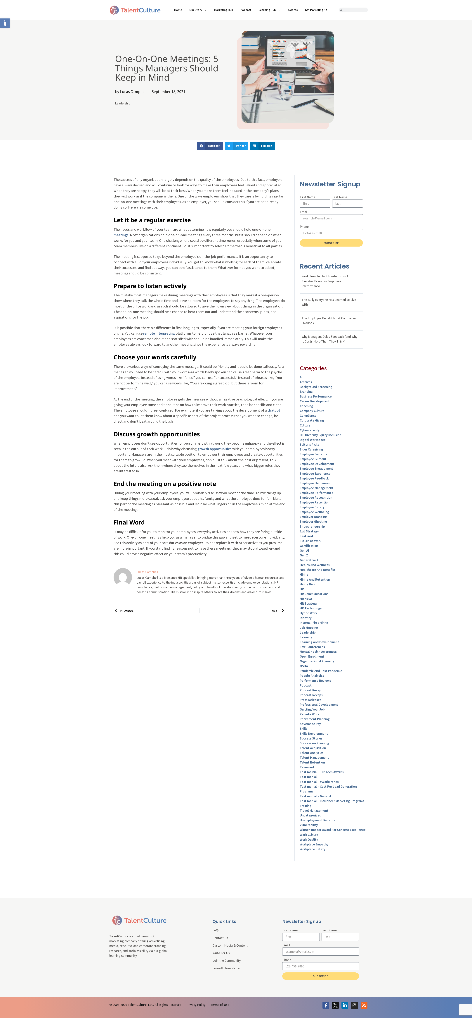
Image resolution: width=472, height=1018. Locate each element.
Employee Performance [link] (316, 493)
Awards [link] (293, 10)
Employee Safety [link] (312, 507)
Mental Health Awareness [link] (318, 651)
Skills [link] (303, 728)
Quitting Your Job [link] (312, 709)
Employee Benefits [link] (313, 454)
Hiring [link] (304, 574)
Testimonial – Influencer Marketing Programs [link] (332, 801)
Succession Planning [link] (314, 743)
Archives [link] (306, 382)
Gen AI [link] (304, 550)
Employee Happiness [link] (315, 483)
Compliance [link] (308, 415)
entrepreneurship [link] (312, 526)
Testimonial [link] (308, 777)
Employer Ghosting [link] (313, 521)
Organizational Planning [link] (317, 661)
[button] (210, 146)
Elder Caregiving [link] (311, 449)
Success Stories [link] (311, 738)
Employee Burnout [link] (313, 459)
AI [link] (301, 377)
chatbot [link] (274, 410)
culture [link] (305, 425)
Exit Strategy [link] (309, 531)
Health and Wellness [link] (315, 565)
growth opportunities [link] (214, 448)
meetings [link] (121, 235)
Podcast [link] (245, 10)
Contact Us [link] (220, 938)
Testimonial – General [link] (315, 796)
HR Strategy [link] (308, 603)
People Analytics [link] (312, 675)
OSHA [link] (304, 666)
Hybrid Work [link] (308, 613)
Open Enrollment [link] (312, 656)
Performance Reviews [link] (315, 680)
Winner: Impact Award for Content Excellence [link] (333, 830)
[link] (5, 23)
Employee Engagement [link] (316, 468)
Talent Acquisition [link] (313, 748)
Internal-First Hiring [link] (314, 622)
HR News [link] (306, 598)
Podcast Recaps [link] (311, 695)
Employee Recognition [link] (316, 497)
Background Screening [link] (316, 387)
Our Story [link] (195, 10)
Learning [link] (306, 637)
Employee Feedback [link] (314, 478)
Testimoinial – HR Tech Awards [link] (322, 772)
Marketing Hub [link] (223, 10)
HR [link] (302, 589)
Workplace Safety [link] (312, 849)
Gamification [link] (309, 546)
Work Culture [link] (309, 835)
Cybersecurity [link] (310, 430)
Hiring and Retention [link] (315, 579)
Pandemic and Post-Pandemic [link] (321, 671)
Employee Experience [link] (315, 473)
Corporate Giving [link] (312, 420)
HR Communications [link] (314, 594)
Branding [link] (306, 391)
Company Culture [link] (312, 411)
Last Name (339, 197)
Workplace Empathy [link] (314, 844)
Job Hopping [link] (309, 627)
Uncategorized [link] (310, 815)
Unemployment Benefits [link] (317, 820)
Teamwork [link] (307, 767)
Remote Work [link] (309, 714)
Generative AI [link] (309, 560)
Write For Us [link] (221, 953)
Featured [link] (306, 536)
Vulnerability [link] (309, 825)
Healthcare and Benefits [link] (318, 570)
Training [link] (305, 806)
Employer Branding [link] (313, 517)
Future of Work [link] (310, 541)
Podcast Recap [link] (310, 690)
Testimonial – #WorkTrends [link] (319, 782)
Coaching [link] (306, 406)
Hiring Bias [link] (307, 584)
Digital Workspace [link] (313, 440)
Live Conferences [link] (312, 647)
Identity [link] (306, 618)
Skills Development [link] (314, 733)
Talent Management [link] (314, 757)
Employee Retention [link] (314, 502)
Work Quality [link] (309, 839)
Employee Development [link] (317, 464)
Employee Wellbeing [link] (314, 512)
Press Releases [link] (310, 700)
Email (304, 212)
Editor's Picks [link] (309, 444)
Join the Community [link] (227, 960)
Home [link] (178, 10)
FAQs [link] (216, 930)
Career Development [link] (315, 401)
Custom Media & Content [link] (230, 945)
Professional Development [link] (319, 704)
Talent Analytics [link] (311, 753)
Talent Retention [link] (312, 762)
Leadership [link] (122, 103)
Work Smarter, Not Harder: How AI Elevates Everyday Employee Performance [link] (325, 281)
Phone (304, 226)
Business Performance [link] (316, 396)
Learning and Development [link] (319, 642)
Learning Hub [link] (267, 10)
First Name (307, 197)
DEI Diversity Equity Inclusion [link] (320, 435)
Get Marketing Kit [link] (316, 10)
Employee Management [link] (317, 488)
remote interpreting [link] (159, 333)
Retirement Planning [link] (315, 719)
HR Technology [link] (311, 608)
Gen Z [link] (304, 555)
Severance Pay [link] (310, 724)
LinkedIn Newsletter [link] (227, 968)
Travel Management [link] (314, 810)
